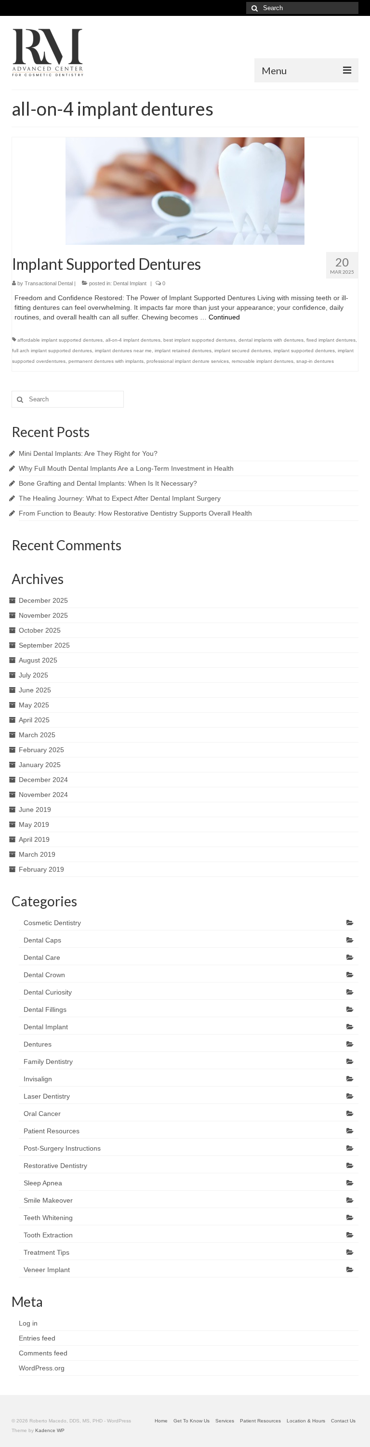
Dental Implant (129, 283)
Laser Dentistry (47, 1096)
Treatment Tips (46, 1252)
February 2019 (41, 869)
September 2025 (44, 645)
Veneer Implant (47, 1270)
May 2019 (34, 824)
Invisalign (38, 1079)
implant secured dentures (242, 350)
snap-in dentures (315, 361)
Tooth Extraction (48, 1235)
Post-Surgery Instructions (62, 1148)
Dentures (38, 1044)
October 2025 (40, 630)
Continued (224, 317)
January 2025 (40, 765)
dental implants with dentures (271, 340)
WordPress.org (42, 1368)
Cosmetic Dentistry (52, 923)
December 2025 (43, 600)
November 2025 (43, 615)
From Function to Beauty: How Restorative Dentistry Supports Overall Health (135, 513)
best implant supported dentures (199, 340)
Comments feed (43, 1353)
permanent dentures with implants (106, 361)
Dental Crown (44, 975)
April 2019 (34, 839)
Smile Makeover (48, 1200)
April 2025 (34, 720)
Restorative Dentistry (55, 1165)
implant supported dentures (304, 350)
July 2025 (33, 675)
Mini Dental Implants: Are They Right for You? (88, 453)
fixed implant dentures (331, 340)
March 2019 (37, 854)
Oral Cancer (42, 1113)
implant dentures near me (123, 350)
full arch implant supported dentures (52, 350)
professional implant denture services (187, 361)
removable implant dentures (262, 361)
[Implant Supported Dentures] (185, 190)
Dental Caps (42, 940)
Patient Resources (51, 1131)
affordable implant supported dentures (60, 340)
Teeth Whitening (48, 1217)
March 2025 (37, 735)
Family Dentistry (48, 1061)
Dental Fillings (45, 1009)
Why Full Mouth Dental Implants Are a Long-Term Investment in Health (126, 468)
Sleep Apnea (43, 1183)
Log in (28, 1323)
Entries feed (37, 1338)
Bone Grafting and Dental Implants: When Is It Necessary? (108, 483)
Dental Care (42, 957)
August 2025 (38, 660)
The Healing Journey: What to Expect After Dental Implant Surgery (120, 498)
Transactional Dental (49, 283)
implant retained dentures (183, 350)
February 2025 (41, 750)
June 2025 (35, 690)
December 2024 (43, 779)
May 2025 (34, 705)
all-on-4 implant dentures (133, 340)
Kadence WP (50, 1430)
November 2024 (43, 794)
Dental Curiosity (48, 992)
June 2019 (35, 809)
